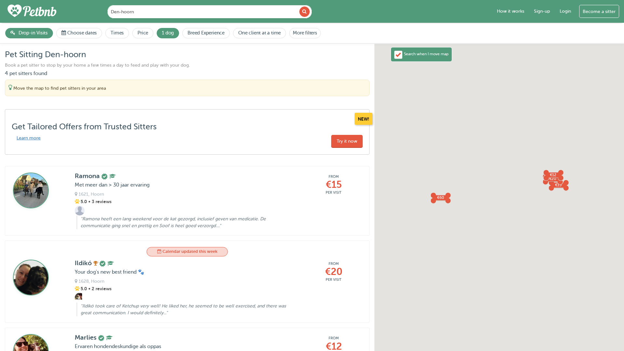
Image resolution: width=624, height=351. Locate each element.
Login (565, 11)
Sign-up (542, 11)
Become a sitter (599, 11)
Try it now (347, 141)
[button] (553, 174)
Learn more (29, 138)
